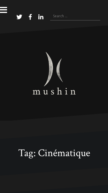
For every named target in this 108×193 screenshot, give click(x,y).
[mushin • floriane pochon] (54, 72)
